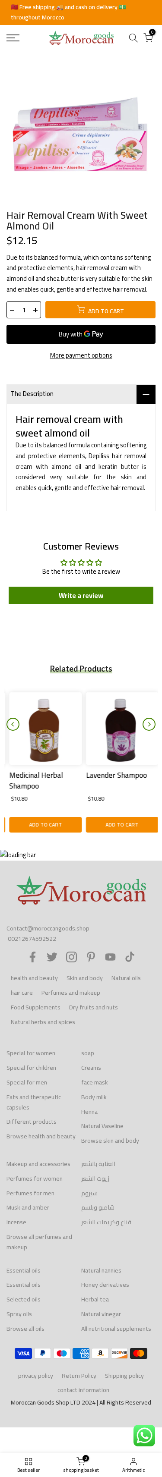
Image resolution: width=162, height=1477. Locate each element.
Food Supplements (35, 1007)
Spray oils (19, 1314)
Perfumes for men (30, 1193)
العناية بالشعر (98, 1163)
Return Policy (79, 1375)
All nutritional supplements (116, 1328)
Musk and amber (27, 1207)
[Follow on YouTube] (110, 957)
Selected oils (23, 1299)
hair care (22, 992)
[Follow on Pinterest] (91, 957)
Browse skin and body (110, 1140)
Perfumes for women (34, 1178)
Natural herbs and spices (43, 1022)
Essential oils (23, 1270)
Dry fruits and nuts (93, 1007)
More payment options (81, 355)
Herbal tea (95, 1299)
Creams (91, 1067)
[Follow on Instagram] (71, 957)
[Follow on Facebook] (32, 957)
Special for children (31, 1067)
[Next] (149, 724)
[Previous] (12, 724)
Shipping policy (124, 1375)
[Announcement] (81, 12)
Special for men (26, 1082)
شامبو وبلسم (97, 1207)
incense (16, 1222)
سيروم (89, 1193)
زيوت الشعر (95, 1178)
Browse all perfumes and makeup (39, 1242)
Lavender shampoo (113, 775)
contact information (83, 1389)
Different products (31, 1121)
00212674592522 (32, 938)
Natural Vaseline (102, 1125)
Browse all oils (25, 1328)
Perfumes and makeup (70, 992)
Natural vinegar (101, 1314)
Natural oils (126, 978)
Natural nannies (101, 1270)
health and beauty (34, 978)
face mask (94, 1082)
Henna (89, 1111)
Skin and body (85, 978)
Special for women (30, 1053)
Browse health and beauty (41, 1136)
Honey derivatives (105, 1284)
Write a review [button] (81, 595)
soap (87, 1053)
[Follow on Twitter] (52, 957)
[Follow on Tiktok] (129, 957)
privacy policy (35, 1375)
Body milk (94, 1097)
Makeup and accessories (38, 1163)
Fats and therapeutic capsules (33, 1102)
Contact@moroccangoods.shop (47, 928)
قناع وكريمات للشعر (106, 1222)
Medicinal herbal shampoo (33, 780)
